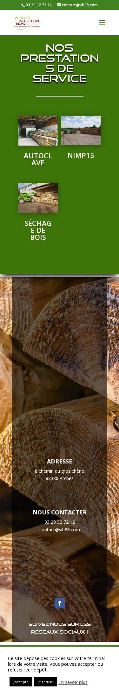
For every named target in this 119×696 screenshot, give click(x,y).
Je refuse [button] (45, 681)
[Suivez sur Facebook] (60, 603)
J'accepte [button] (21, 681)
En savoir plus (73, 682)
